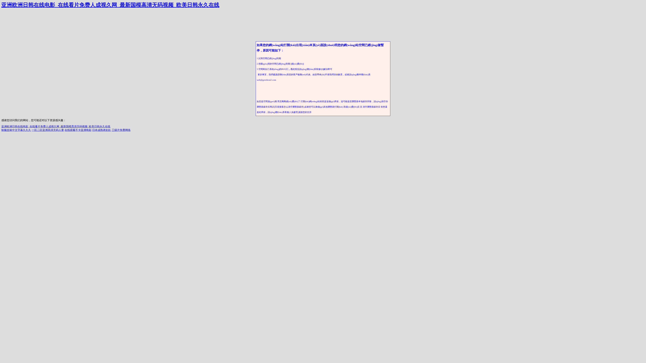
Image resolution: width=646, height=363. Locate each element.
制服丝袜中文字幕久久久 (16, 130)
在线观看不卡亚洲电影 (78, 130)
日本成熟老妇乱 (101, 130)
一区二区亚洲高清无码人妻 (48, 130)
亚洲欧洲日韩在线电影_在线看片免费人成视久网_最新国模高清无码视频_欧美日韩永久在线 (110, 5)
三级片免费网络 (121, 130)
